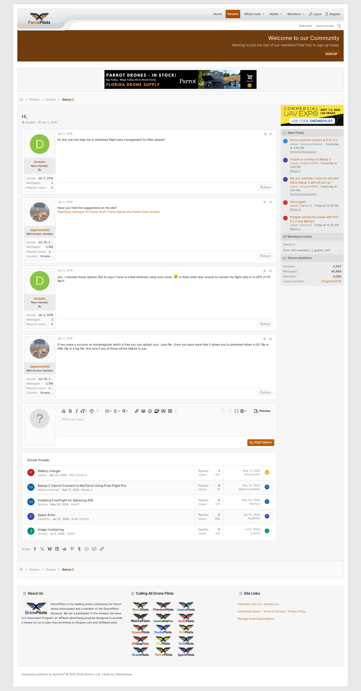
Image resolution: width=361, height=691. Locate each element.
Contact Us (271, 604)
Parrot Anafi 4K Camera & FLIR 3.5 (313, 140)
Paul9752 (44, 519)
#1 (270, 134)
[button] (263, 14)
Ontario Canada (50, 256)
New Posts (296, 132)
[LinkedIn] (331, 674)
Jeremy (42, 533)
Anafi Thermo (80, 519)
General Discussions (303, 151)
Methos (43, 504)
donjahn (30, 122)
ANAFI (75, 504)
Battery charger (49, 471)
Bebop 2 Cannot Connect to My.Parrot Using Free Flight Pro (82, 486)
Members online (300, 236)
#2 (270, 202)
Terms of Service (274, 611)
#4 (270, 338)
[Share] (265, 134)
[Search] (339, 26)
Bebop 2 (87, 489)
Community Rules (249, 611)
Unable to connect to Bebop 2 (310, 159)
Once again (298, 201)
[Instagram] (325, 674)
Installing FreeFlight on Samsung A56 (65, 500)
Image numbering (51, 529)
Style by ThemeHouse (117, 674)
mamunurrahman (49, 489)
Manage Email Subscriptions (256, 618)
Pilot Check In (78, 475)
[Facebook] (319, 674)
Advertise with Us (249, 604)
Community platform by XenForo (61, 674)
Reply (267, 187)
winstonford (252, 474)
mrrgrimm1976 (331, 281)
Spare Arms (46, 515)
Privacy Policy (297, 611)
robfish (42, 475)
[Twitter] (337, 674)
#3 (270, 270)
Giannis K (289, 244)
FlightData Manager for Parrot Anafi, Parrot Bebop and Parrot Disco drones (108, 211)
